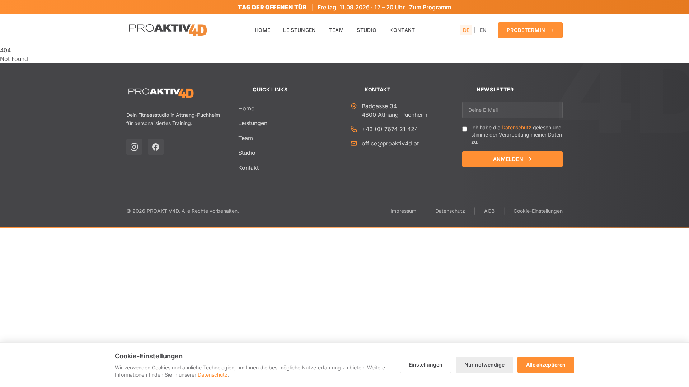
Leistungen (299, 30)
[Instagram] (134, 147)
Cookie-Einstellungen (538, 211)
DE (466, 30)
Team (336, 30)
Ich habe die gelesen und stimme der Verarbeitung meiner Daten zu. (516, 134)
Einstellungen (425, 365)
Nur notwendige (484, 365)
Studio (366, 30)
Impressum (403, 211)
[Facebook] (156, 147)
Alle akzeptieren (546, 365)
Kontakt (402, 30)
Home (262, 30)
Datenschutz (516, 127)
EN (483, 30)
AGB (489, 211)
